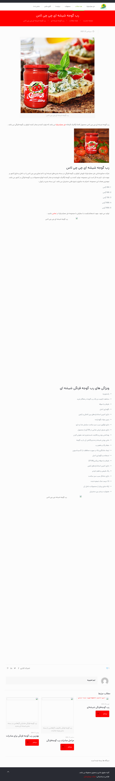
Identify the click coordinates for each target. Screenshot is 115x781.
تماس (54, 213)
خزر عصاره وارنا (61, 124)
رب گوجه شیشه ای (57, 21)
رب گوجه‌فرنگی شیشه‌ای (98, 707)
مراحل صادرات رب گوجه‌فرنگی (60, 740)
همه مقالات (73, 21)
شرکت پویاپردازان (90, 776)
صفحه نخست (88, 21)
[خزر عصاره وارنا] (103, 7)
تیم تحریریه (91, 680)
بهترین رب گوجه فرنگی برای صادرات (22, 736)
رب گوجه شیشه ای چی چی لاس (34, 21)
